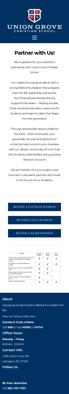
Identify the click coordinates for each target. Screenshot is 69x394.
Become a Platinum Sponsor (34, 206)
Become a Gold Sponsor (34, 220)
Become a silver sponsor (34, 233)
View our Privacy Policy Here (18, 316)
